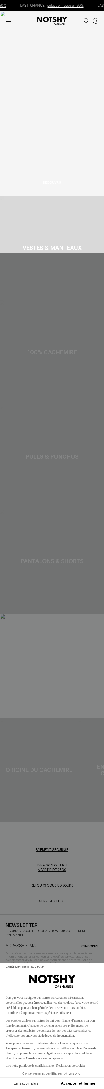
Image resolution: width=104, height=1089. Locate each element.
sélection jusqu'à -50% (63, 5)
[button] (95, 21)
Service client (52, 901)
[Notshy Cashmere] (52, 21)
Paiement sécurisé (52, 849)
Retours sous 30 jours (52, 885)
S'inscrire (89, 946)
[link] (86, 21)
